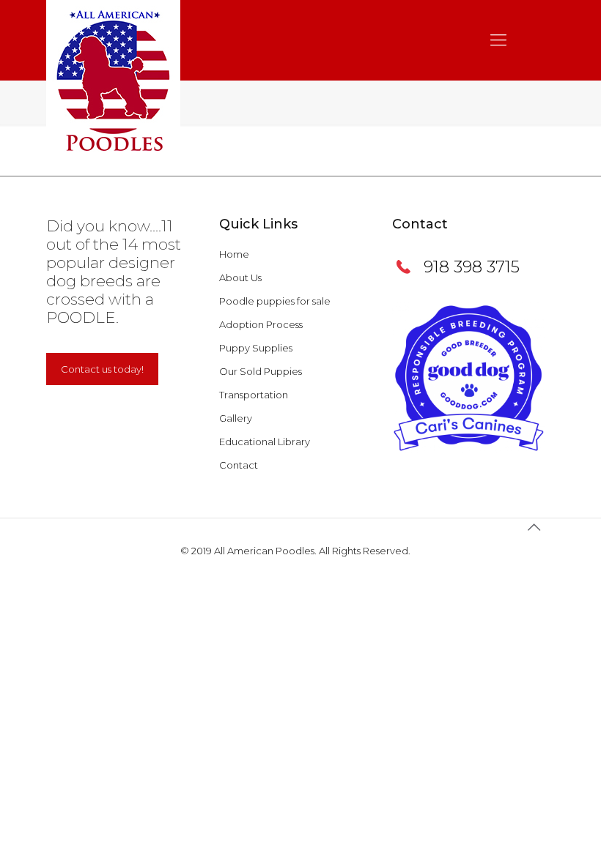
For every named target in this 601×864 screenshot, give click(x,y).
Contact (238, 465)
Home (234, 254)
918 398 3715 (472, 267)
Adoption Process (261, 324)
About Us (240, 277)
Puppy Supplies (255, 348)
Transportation (253, 395)
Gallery (235, 418)
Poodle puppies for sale (275, 301)
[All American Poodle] (113, 80)
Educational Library (264, 441)
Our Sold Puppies (260, 371)
